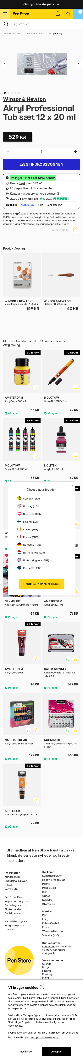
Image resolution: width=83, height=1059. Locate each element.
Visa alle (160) (50, 935)
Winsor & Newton (24, 99)
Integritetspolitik (15, 925)
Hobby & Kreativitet (53, 879)
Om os (8, 884)
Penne (46, 883)
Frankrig (47, 974)
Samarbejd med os (16, 905)
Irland (45, 977)
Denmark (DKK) (32, 514)
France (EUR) (30, 537)
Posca (45, 927)
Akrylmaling (55, 33)
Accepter (56, 1051)
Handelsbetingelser (16, 921)
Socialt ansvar (13, 913)
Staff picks (48, 903)
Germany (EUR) (32, 544)
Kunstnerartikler (13, 33)
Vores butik (11, 888)
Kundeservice (13, 876)
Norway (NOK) (31, 506)
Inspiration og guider (17, 901)
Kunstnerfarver (35, 33)
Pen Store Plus (13, 897)
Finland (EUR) (30, 521)
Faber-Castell (50, 923)
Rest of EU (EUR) (32, 568)
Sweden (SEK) (31, 498)
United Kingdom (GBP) (36, 560)
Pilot (44, 914)
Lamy (45, 919)
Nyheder (47, 899)
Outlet (46, 895)
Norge (45, 967)
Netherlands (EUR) (34, 552)
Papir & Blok (49, 887)
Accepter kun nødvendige (44, 1037)
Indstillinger (26, 1051)
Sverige (46, 963)
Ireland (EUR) (30, 529)
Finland (46, 970)
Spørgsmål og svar (16, 880)
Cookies (9, 929)
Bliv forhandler (13, 909)
